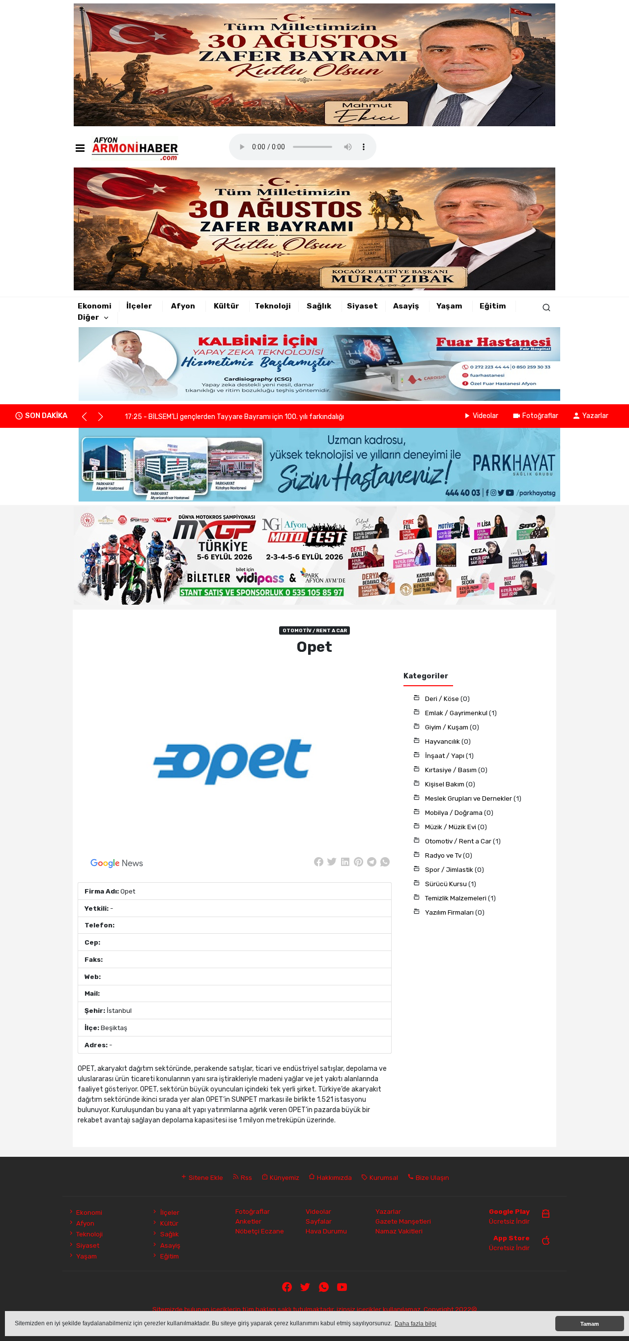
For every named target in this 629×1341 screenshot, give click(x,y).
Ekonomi (95, 306)
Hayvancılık (443, 741)
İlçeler (139, 306)
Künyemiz (283, 1177)
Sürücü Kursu (446, 884)
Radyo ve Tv (444, 855)
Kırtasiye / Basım (451, 770)
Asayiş (406, 306)
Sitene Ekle (205, 1177)
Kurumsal (383, 1177)
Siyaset (362, 306)
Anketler (248, 1221)
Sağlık (319, 306)
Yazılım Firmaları (450, 912)
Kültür (226, 306)
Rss (245, 1177)
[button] (88, 421)
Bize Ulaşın (431, 1177)
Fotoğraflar (540, 416)
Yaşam (449, 306)
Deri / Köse (442, 698)
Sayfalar (319, 1221)
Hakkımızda (333, 1177)
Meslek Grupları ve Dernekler (469, 798)
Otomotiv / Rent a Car (459, 841)
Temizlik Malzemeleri (456, 898)
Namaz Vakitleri (399, 1231)
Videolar (485, 416)
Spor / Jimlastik (450, 869)
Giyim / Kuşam (447, 727)
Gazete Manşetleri (403, 1221)
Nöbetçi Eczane (259, 1231)
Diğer (88, 317)
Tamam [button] (589, 1324)
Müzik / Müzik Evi (451, 827)
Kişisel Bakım (445, 784)
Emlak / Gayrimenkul (457, 713)
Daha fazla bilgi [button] (415, 1323)
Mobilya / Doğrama (454, 812)
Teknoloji (273, 306)
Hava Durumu (326, 1231)
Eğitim (493, 306)
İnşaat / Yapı (445, 755)
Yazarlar (595, 416)
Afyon (183, 306)
